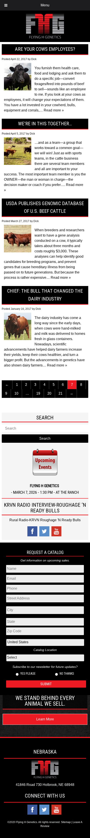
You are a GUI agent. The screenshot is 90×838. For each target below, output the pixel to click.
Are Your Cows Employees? (45, 49)
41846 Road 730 (29, 785)
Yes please (28, 673)
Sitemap (66, 822)
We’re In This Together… (45, 123)
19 (38, 393)
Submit (46, 684)
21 (60, 393)
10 (16, 393)
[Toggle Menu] (6, 5)
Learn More (45, 719)
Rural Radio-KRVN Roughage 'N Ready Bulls (45, 520)
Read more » (54, 110)
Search (44, 438)
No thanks (67, 673)
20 (49, 393)
